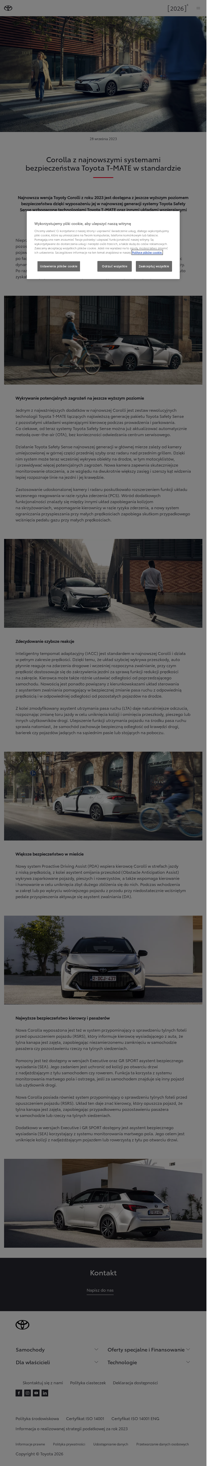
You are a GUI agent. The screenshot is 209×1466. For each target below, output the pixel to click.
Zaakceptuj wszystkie (154, 266)
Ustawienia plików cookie (58, 266)
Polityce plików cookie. (147, 252)
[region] (103, 245)
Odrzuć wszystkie (114, 266)
